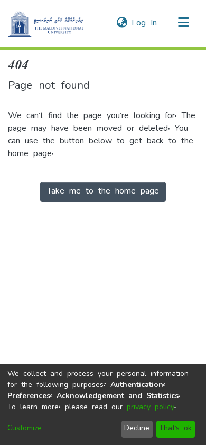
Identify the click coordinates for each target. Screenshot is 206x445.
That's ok (175, 428)
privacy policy (150, 407)
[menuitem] (121, 23)
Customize (24, 428)
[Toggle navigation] (183, 24)
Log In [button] (145, 23)
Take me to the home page (103, 192)
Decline (136, 428)
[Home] (45, 24)
